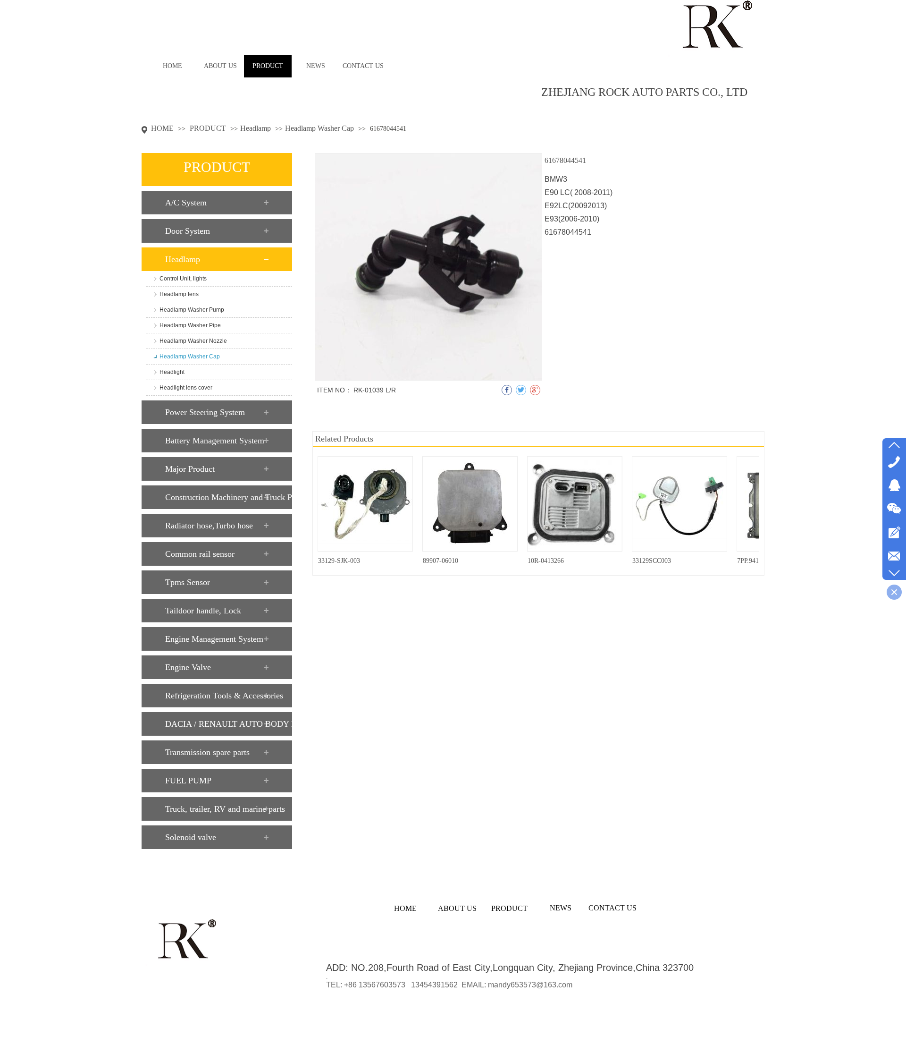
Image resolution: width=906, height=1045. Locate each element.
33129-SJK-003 (339, 560)
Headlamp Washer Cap (319, 128)
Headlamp (255, 128)
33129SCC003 (651, 560)
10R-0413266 (546, 560)
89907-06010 (440, 560)
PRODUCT (209, 128)
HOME (162, 128)
